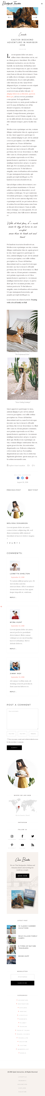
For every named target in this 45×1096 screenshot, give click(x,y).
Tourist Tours (23, 1030)
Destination (23, 1004)
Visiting (23, 1045)
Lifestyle (23, 1015)
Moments (23, 1019)
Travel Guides (23, 1034)
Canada (22, 34)
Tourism (22, 49)
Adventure (23, 1000)
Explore (23, 1007)
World (23, 1053)
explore (11, 465)
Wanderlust (23, 1049)
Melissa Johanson (22, 475)
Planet (23, 1023)
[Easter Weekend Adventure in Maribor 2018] (22, 509)
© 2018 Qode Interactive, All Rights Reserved (22, 1072)
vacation (22, 465)
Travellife (23, 1038)
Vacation (23, 1041)
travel (16, 465)
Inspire (23, 1011)
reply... (13, 597)
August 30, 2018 (22, 482)
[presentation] (10, 17)
